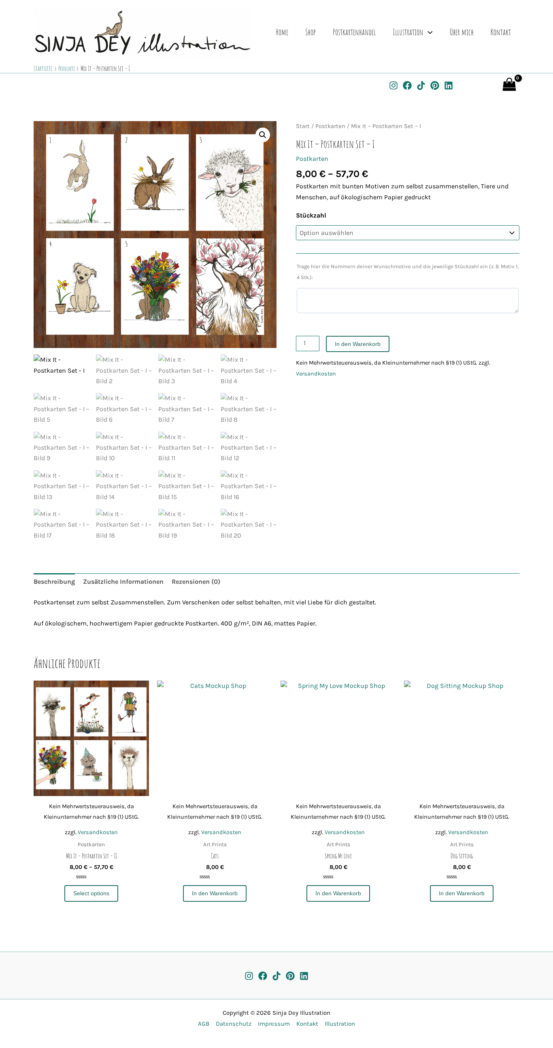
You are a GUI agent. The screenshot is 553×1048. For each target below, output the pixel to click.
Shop (310, 32)
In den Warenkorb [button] (215, 893)
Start (303, 126)
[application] (428, 32)
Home (282, 32)
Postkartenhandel (354, 32)
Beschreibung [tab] (54, 581)
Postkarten (330, 126)
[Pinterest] (434, 85)
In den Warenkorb (358, 344)
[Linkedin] (448, 85)
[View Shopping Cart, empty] (490, 84)
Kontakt (501, 32)
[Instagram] (393, 85)
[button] (262, 135)
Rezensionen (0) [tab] (196, 581)
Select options (91, 893)
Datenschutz (232, 1023)
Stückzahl (311, 215)
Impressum (272, 1023)
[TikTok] (421, 85)
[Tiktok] (276, 975)
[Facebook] (407, 85)
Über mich (462, 32)
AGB (203, 1023)
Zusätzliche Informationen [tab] (123, 581)
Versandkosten (316, 373)
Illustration (408, 32)
